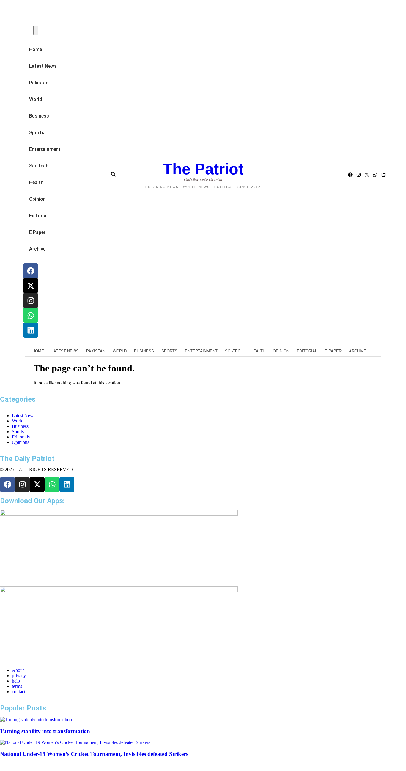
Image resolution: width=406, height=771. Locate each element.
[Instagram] (30, 300)
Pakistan (38, 83)
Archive (37, 249)
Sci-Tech (38, 166)
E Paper (37, 232)
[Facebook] (30, 270)
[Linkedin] (30, 330)
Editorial (38, 216)
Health (36, 182)
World (35, 99)
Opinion (37, 199)
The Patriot (203, 169)
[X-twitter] (30, 285)
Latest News (43, 66)
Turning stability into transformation (45, 731)
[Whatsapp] (30, 315)
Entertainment (45, 149)
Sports (36, 132)
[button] (22, 13)
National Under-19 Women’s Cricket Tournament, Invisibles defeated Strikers (94, 754)
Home (35, 49)
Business (39, 116)
